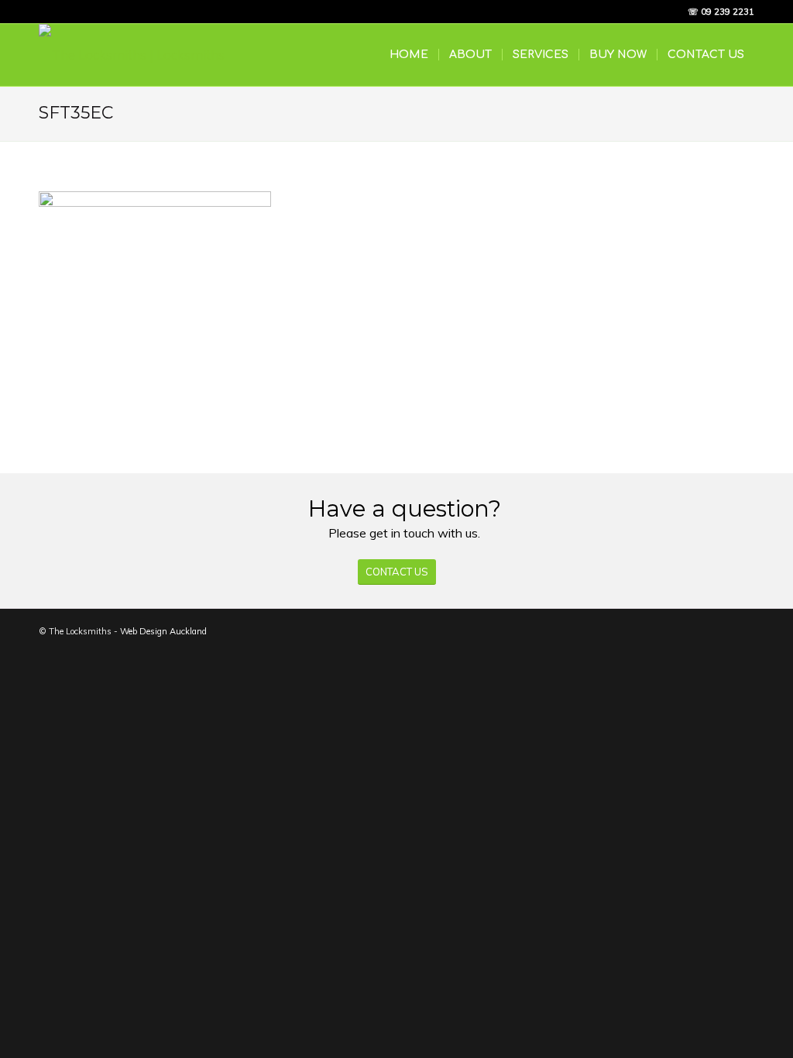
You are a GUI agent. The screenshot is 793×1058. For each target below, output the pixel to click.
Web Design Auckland (163, 631)
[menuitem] (408, 55)
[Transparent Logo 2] (132, 55)
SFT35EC (76, 112)
